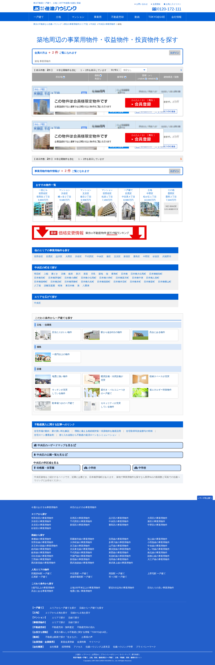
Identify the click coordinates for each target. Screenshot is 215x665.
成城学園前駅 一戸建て (81, 576)
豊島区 (136, 256)
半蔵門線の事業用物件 (81, 556)
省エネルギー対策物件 (161, 389)
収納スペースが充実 (159, 376)
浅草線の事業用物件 (119, 559)
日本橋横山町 (164, 281)
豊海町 (114, 273)
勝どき (54, 273)
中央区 (93, 24)
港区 (108, 256)
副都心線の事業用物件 (158, 556)
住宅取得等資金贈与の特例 (139, 431)
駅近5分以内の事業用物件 (121, 587)
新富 (86, 273)
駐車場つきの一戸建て (63, 403)
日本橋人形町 (152, 277)
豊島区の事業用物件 (119, 524)
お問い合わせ (142, 4)
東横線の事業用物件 (41, 539)
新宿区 (127, 256)
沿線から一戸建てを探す (91, 608)
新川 (78, 273)
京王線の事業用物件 (80, 545)
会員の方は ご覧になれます (56, 52)
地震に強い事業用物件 (81, 591)
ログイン (174, 53)
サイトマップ (125, 654)
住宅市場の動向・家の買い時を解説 (51, 431)
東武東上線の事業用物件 (121, 562)
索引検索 (135, 654)
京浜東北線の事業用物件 (82, 549)
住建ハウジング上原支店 (98, 646)
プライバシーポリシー (109, 654)
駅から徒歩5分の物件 (111, 332)
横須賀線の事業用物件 (120, 549)
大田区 (68, 256)
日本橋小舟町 (106, 277)
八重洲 (86, 285)
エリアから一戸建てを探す (63, 608)
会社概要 (54, 646)
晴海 (60, 285)
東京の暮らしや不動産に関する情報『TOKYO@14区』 (81, 632)
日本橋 (124, 273)
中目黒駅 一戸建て (79, 573)
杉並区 (156, 256)
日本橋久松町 (87, 281)
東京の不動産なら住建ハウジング (47, 24)
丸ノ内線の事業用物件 (158, 549)
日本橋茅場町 (55, 277)
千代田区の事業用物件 (81, 521)
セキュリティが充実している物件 (111, 405)
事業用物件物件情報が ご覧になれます (62, 171)
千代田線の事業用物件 (81, 552)
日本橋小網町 (71, 277)
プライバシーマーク (146, 646)
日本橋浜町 (56, 281)
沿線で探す (73, 617)
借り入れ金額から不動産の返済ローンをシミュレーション (87, 435)
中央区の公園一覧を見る (51, 454)
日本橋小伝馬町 (88, 277)
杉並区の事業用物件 (41, 528)
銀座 (70, 273)
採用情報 (66, 646)
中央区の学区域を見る (46, 462)
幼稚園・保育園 (45, 467)
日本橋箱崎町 (40, 281)
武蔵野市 (166, 256)
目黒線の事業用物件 (119, 539)
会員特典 (81, 642)
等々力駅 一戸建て (118, 576)
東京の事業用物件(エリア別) (76, 24)
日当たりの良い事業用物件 (160, 587)
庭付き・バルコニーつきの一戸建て (113, 391)
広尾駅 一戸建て (39, 576)
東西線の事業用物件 (119, 552)
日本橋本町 (135, 281)
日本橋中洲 (137, 277)
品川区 (59, 256)
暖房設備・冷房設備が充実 (112, 378)
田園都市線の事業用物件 (82, 539)
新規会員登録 (67, 642)
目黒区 (49, 256)
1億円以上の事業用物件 (43, 587)
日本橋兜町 (39, 277)
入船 (46, 273)
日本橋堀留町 (103, 281)
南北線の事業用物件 (157, 552)
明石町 (37, 273)
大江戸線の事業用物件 (158, 559)
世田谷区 (38, 256)
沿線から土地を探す (80, 612)
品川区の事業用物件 (119, 518)
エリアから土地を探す (56, 612)
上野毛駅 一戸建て (156, 573)
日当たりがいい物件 (62, 332)
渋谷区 (78, 256)
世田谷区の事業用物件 (42, 518)
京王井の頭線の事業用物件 (44, 545)
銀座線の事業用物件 (41, 552)
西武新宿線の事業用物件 (43, 562)
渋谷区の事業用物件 (41, 521)
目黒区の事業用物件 (80, 518)
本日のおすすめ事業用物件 (83, 507)
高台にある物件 (157, 332)
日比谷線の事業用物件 (42, 556)
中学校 (142, 467)
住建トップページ (83, 654)
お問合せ (95, 654)
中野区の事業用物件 (157, 524)
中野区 (146, 256)
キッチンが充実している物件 (60, 391)
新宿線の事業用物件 (80, 559)
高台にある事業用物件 (42, 591)
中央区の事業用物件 (106, 24)
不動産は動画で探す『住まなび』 (61, 637)
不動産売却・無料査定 (63, 627)
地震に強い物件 (60, 376)
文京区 (117, 256)
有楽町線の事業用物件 (120, 556)
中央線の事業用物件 (157, 545)
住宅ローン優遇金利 (44, 435)
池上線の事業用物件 (157, 539)
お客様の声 (87, 637)
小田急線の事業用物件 (158, 542)
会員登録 (156, 4)
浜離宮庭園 (49, 285)
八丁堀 (37, 285)
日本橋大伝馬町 (138, 273)
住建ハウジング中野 (123, 646)
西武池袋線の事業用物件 (82, 562)
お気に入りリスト (173, 4)
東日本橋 (69, 285)
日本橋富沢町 (122, 277)
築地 (101, 273)
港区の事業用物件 (156, 521)
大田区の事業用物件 (157, 518)
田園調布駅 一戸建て (41, 573)
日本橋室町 (149, 281)
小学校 (92, 467)
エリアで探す (58, 617)
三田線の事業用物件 (41, 559)
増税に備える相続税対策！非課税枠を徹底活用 (98, 431)
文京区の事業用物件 (41, 524)
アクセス (78, 646)
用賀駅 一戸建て (117, 573)
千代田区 (89, 256)
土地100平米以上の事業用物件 (85, 587)
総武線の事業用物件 (41, 549)
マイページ (94, 642)
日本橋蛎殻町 (155, 273)
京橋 (63, 273)
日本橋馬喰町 (71, 281)
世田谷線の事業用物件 (42, 542)
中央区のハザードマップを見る (56, 445)
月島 (93, 273)
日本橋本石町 (120, 281)
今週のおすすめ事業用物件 (44, 507)
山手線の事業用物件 (119, 545)
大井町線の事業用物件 (81, 542)
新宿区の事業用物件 (80, 524)
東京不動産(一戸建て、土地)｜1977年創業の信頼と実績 (57, 3)
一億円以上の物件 (61, 354)
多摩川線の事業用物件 (120, 542)
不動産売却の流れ (86, 627)
